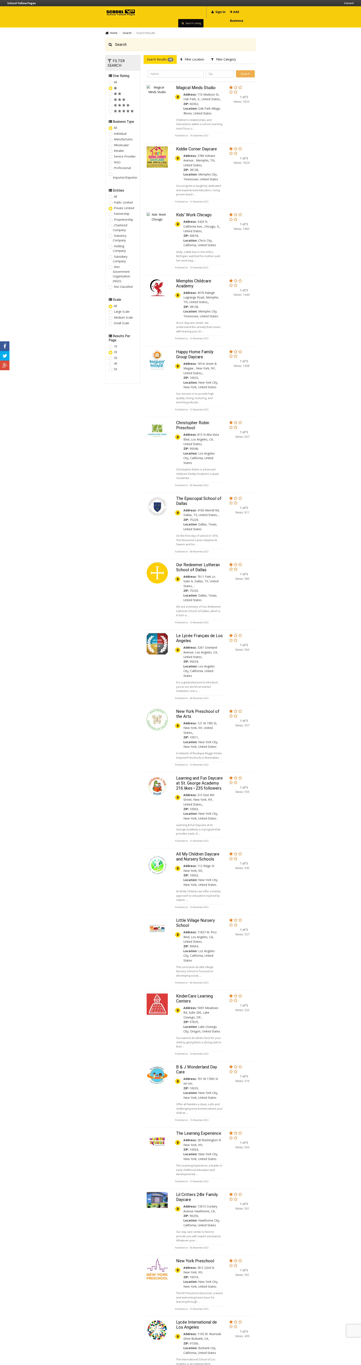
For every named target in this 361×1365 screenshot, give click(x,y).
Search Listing (193, 23)
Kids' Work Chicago (194, 214)
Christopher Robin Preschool (192, 425)
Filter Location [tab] (193, 59)
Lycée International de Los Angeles (196, 1325)
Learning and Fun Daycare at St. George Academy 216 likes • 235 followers (199, 783)
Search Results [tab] (159, 59)
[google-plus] (4, 365)
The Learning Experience (198, 1133)
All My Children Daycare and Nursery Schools (197, 857)
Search (127, 33)
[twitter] (4, 356)
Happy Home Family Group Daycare (194, 354)
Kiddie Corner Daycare (196, 148)
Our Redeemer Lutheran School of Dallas (198, 567)
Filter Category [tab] (225, 59)
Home (113, 33)
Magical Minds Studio (196, 87)
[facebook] (4, 346)
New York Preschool (195, 1260)
